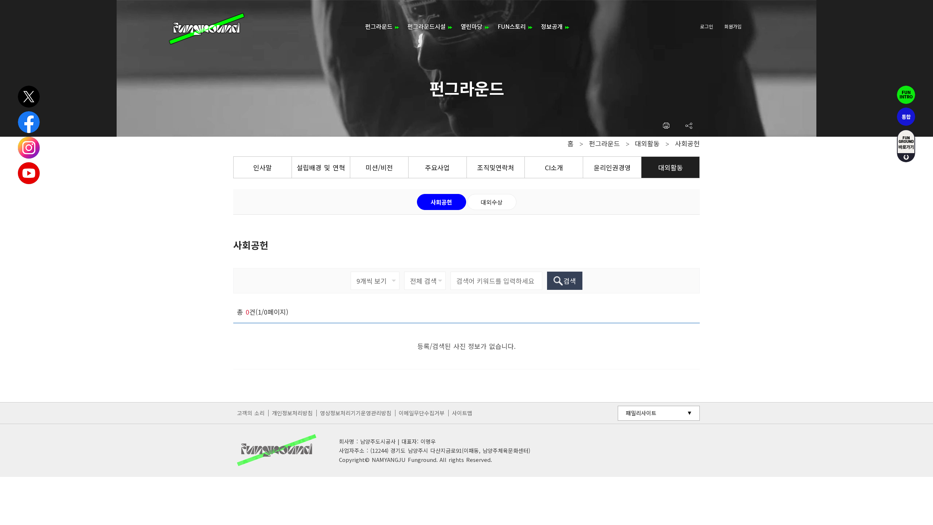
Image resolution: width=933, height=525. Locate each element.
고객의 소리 (251, 413)
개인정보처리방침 (292, 413)
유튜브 (29, 173)
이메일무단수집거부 (422, 413)
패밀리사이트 (641, 413)
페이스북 (29, 122)
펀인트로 (906, 95)
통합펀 (906, 117)
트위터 (29, 97)
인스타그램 (29, 148)
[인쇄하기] (666, 125)
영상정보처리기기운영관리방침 (355, 413)
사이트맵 (462, 413)
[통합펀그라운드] (206, 29)
